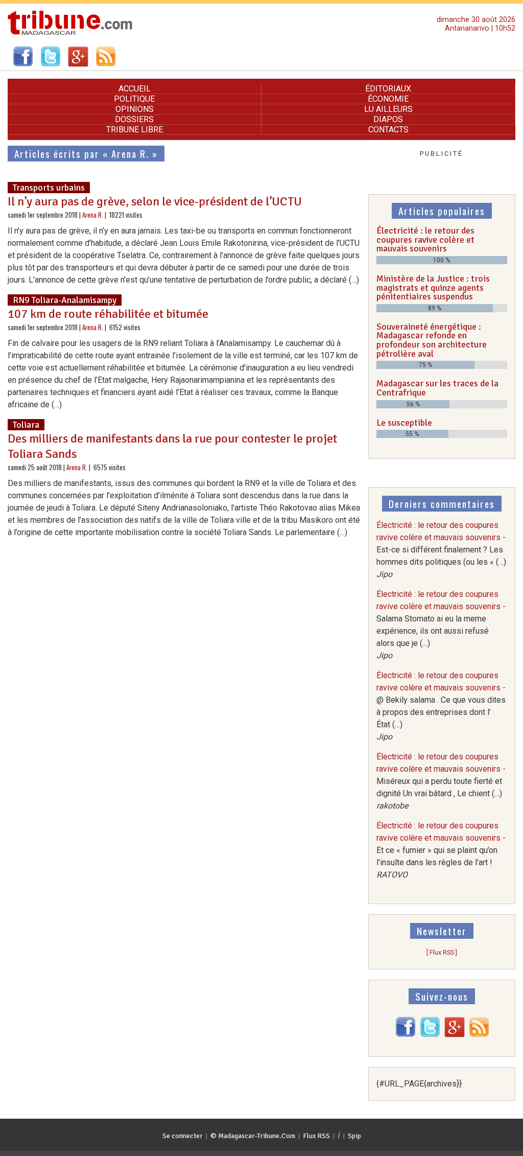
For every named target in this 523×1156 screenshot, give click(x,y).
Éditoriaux (388, 89)
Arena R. (92, 215)
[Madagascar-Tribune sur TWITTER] (430, 1034)
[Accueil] (70, 33)
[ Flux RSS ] (441, 952)
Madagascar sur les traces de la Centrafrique (437, 388)
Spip (354, 1135)
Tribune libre (134, 129)
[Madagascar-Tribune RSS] (479, 1034)
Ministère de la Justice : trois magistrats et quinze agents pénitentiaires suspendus (433, 287)
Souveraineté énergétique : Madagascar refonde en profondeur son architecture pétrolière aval (431, 340)
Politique (134, 99)
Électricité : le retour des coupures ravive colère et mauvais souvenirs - (441, 549)
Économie (388, 99)
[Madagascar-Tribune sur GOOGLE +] (454, 1034)
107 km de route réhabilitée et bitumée (108, 313)
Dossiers (134, 119)
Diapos (388, 119)
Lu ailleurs (388, 109)
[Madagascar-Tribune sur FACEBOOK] (405, 1034)
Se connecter (182, 1135)
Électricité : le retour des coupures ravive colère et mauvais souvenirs (425, 239)
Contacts (388, 129)
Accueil (134, 89)
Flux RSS (316, 1135)
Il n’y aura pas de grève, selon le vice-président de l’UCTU (155, 201)
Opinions (134, 109)
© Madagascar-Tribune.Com (252, 1135)
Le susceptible (404, 422)
